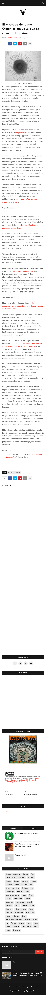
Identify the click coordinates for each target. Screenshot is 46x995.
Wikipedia (27, 919)
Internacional (18, 898)
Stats (6, 811)
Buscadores (16, 930)
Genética (16, 881)
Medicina (33, 881)
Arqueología (9, 902)
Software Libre (10, 877)
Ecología (8, 881)
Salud (23, 916)
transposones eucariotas (23, 271)
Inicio (6, 791)
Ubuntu (26, 891)
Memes (36, 923)
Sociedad (30, 877)
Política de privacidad (30, 794)
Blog (17, 888)
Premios (8, 926)
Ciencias (17, 472)
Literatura (25, 881)
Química (27, 898)
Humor (29, 923)
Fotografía (9, 905)
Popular (13, 828)
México (17, 905)
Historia (19, 891)
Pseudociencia (19, 912)
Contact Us (35, 987)
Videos (31, 909)
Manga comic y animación (14, 919)
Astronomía (16, 874)
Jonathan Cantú (11, 38)
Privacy (25, 987)
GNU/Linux (28, 884)
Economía (9, 912)
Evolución (25, 888)
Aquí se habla (9, 794)
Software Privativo (20, 909)
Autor (25, 791)
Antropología (19, 884)
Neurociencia (10, 888)
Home (10, 987)
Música (24, 895)
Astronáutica (21, 877)
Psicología (9, 884)
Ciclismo (21, 923)
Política (32, 905)
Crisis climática (26, 926)
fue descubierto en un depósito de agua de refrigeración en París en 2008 (22, 306)
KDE (32, 912)
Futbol (36, 926)
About (18, 987)
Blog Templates (15, 991)
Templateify (32, 991)
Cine (32, 888)
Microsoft (9, 916)
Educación (9, 909)
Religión (16, 916)
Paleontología (10, 891)
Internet (24, 905)
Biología (10, 472)
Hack (27, 912)
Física (32, 874)
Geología (8, 898)
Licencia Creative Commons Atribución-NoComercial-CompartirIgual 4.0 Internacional (23, 780)
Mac (7, 923)
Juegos (35, 919)
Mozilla (8, 930)
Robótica (13, 923)
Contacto (7, 798)
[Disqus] (23, 564)
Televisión (16, 926)
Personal (29, 902)
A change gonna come (12, 895)
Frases (31, 895)
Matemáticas (20, 902)
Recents (33, 828)
